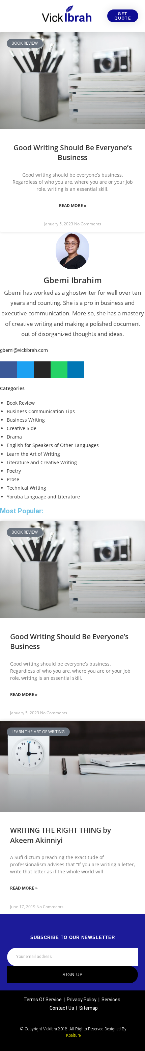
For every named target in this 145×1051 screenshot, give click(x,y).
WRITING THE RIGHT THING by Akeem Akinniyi (60, 835)
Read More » (72, 205)
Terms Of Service (43, 999)
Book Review (21, 403)
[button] (8, 15)
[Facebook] (8, 369)
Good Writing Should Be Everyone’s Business (72, 152)
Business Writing (26, 420)
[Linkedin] (75, 369)
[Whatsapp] (59, 369)
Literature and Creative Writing (42, 462)
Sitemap (88, 1008)
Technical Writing (26, 488)
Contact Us (62, 1008)
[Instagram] (42, 369)
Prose (13, 479)
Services (111, 999)
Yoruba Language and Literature (43, 496)
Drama (14, 436)
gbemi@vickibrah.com (24, 350)
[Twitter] (25, 369)
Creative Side (21, 428)
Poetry (14, 471)
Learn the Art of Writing (33, 454)
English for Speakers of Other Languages (53, 445)
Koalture (73, 1035)
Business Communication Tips (41, 411)
